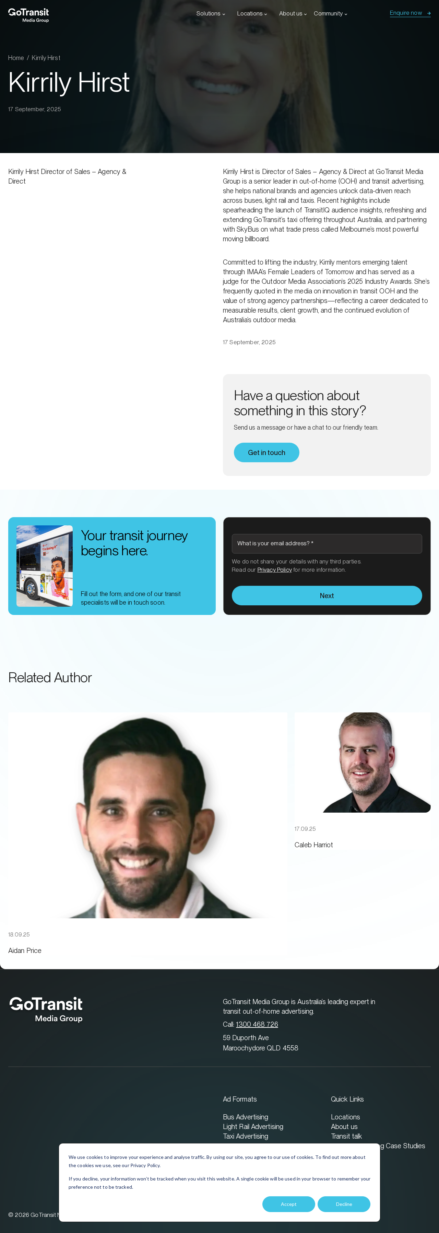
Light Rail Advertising (253, 1126)
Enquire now (406, 12)
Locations (250, 13)
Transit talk (346, 1136)
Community (328, 13)
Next (327, 596)
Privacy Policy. (145, 1165)
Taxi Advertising (246, 1136)
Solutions (209, 13)
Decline (344, 1204)
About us (290, 13)
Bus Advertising (246, 1117)
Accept (289, 1204)
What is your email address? (275, 543)
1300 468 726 (257, 1024)
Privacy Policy (275, 569)
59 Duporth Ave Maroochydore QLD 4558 (260, 1043)
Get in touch (266, 453)
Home (16, 57)
